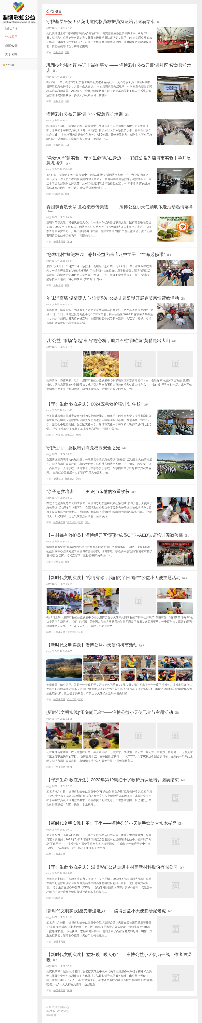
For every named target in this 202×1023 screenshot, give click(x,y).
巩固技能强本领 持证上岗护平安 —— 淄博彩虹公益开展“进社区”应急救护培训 (119, 67)
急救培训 (58, 52)
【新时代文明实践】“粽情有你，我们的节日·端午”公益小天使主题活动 (113, 577)
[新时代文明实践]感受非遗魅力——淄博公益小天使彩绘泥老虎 (106, 910)
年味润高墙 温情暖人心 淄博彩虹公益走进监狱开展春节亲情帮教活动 (112, 298)
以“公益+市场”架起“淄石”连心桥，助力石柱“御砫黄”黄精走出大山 (108, 340)
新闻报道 (11, 28)
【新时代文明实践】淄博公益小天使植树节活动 (91, 645)
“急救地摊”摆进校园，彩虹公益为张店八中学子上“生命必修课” (105, 254)
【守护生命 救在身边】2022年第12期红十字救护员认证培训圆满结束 (112, 779)
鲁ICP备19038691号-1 (58, 1011)
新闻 (67, 193)
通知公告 (11, 45)
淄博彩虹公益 (18, 12)
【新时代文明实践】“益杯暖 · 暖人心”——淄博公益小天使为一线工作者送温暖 (119, 956)
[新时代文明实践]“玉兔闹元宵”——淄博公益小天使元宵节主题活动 (109, 712)
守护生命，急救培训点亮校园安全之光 (83, 447)
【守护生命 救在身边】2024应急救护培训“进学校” (94, 404)
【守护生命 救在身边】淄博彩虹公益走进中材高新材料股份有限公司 (112, 867)
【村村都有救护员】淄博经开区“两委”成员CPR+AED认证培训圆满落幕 (114, 535)
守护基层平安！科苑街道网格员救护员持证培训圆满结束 (100, 21)
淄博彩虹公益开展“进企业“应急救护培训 (84, 114)
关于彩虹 (11, 54)
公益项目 (11, 36)
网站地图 (51, 1015)
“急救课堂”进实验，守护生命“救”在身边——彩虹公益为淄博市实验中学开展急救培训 (118, 160)
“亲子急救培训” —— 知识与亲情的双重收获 (88, 491)
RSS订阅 (11, 64)
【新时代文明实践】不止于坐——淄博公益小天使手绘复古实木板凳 (111, 823)
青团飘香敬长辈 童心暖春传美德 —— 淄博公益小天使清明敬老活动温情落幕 (119, 206)
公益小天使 (59, 241)
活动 (67, 52)
